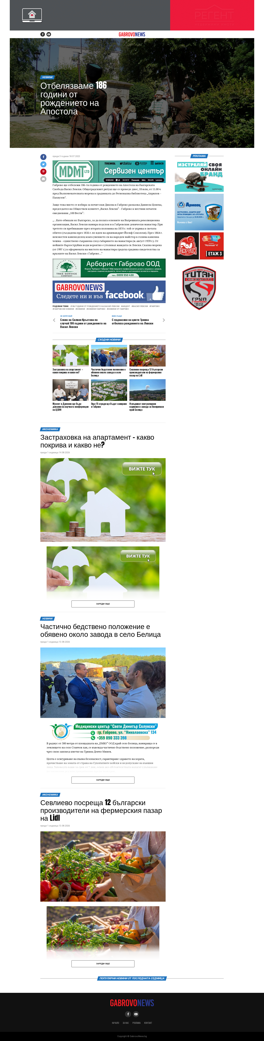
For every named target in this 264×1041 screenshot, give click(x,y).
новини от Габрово (118, 309)
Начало (115, 1022)
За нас (126, 1022)
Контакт (148, 1022)
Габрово (155, 306)
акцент (126, 306)
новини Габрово (96, 309)
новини (81, 309)
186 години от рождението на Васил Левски (95, 306)
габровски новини (64, 309)
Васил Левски (140, 306)
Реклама (136, 1022)
